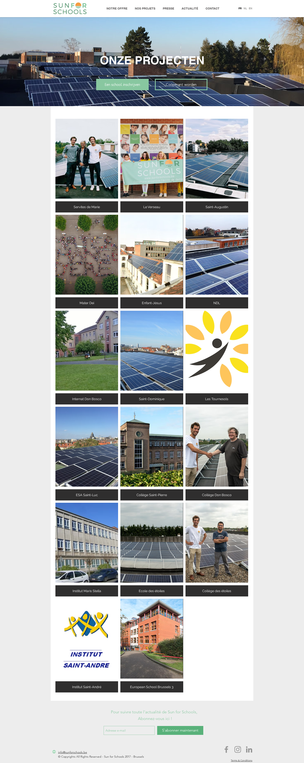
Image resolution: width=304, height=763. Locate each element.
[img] (86, 453)
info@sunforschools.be (72, 752)
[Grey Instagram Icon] (237, 749)
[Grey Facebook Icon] (226, 749)
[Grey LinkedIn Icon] (249, 749)
